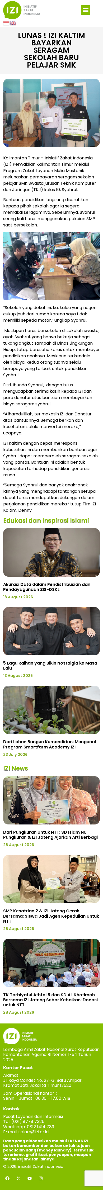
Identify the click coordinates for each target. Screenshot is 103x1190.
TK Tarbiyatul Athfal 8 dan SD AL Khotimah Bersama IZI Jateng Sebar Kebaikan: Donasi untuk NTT (50, 1000)
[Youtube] (29, 1178)
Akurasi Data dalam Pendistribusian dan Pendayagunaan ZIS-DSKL (46, 586)
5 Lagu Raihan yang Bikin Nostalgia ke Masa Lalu (50, 665)
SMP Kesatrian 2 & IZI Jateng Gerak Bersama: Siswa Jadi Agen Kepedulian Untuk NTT (51, 916)
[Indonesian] (6, 22)
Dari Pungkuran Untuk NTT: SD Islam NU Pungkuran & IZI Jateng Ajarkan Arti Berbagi (50, 834)
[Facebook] (7, 1178)
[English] (13, 22)
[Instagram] (40, 1178)
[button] (85, 10)
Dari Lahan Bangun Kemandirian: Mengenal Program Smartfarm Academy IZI (49, 744)
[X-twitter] (18, 1178)
